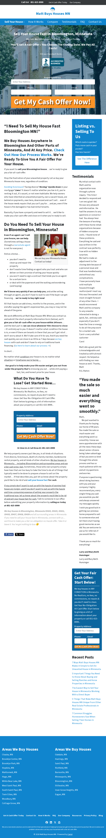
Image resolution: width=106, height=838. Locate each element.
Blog (101, 815)
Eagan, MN (60, 794)
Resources (77, 815)
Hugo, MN (6, 776)
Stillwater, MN (62, 785)
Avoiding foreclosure (13, 186)
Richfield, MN (61, 767)
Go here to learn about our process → (32, 345)
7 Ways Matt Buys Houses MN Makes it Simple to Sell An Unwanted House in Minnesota (86, 666)
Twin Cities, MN (9, 794)
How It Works (35, 22)
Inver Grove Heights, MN (66, 790)
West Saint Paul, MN (11, 785)
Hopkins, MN (8, 767)
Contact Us (95, 22)
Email (75, 87)
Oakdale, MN (61, 754)
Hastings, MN (61, 759)
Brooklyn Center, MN (12, 759)
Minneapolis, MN (63, 776)
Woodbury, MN (9, 798)
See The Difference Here (87, 160)
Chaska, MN (7, 754)
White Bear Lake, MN (12, 781)
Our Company (75, 2)
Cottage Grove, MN (11, 803)
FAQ (82, 22)
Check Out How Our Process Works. (34, 152)
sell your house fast (38, 480)
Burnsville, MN (62, 772)
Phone (31, 87)
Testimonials (69, 22)
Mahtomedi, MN (9, 772)
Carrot (70, 834)
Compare (52, 22)
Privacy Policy (90, 815)
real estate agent (22, 245)
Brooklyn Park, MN (11, 763)
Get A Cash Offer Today (58, 2)
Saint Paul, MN (62, 763)
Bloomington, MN (63, 781)
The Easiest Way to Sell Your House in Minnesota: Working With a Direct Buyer (86, 691)
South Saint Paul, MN (12, 790)
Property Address (53, 77)
